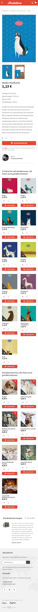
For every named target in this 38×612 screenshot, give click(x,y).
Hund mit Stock (26, 462)
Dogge (4, 259)
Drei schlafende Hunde (8, 463)
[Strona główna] (14, 4)
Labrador (5, 323)
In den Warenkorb (20, 143)
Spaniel (4, 291)
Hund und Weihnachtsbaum (8, 496)
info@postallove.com (9, 584)
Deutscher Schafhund (25, 324)
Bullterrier (24, 227)
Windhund (24, 291)
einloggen (4, 148)
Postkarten (5, 11)
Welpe (4, 397)
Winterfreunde (26, 397)
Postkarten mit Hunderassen (17, 11)
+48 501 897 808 (7, 582)
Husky (29, 11)
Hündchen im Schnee (28, 429)
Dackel (23, 259)
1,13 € (4, 197)
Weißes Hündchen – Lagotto (9, 429)
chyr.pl (14, 607)
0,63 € (4, 399)
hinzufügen (11, 205)
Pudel (23, 195)
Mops (4, 195)
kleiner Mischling (8, 227)
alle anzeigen (31, 518)
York (3, 356)
